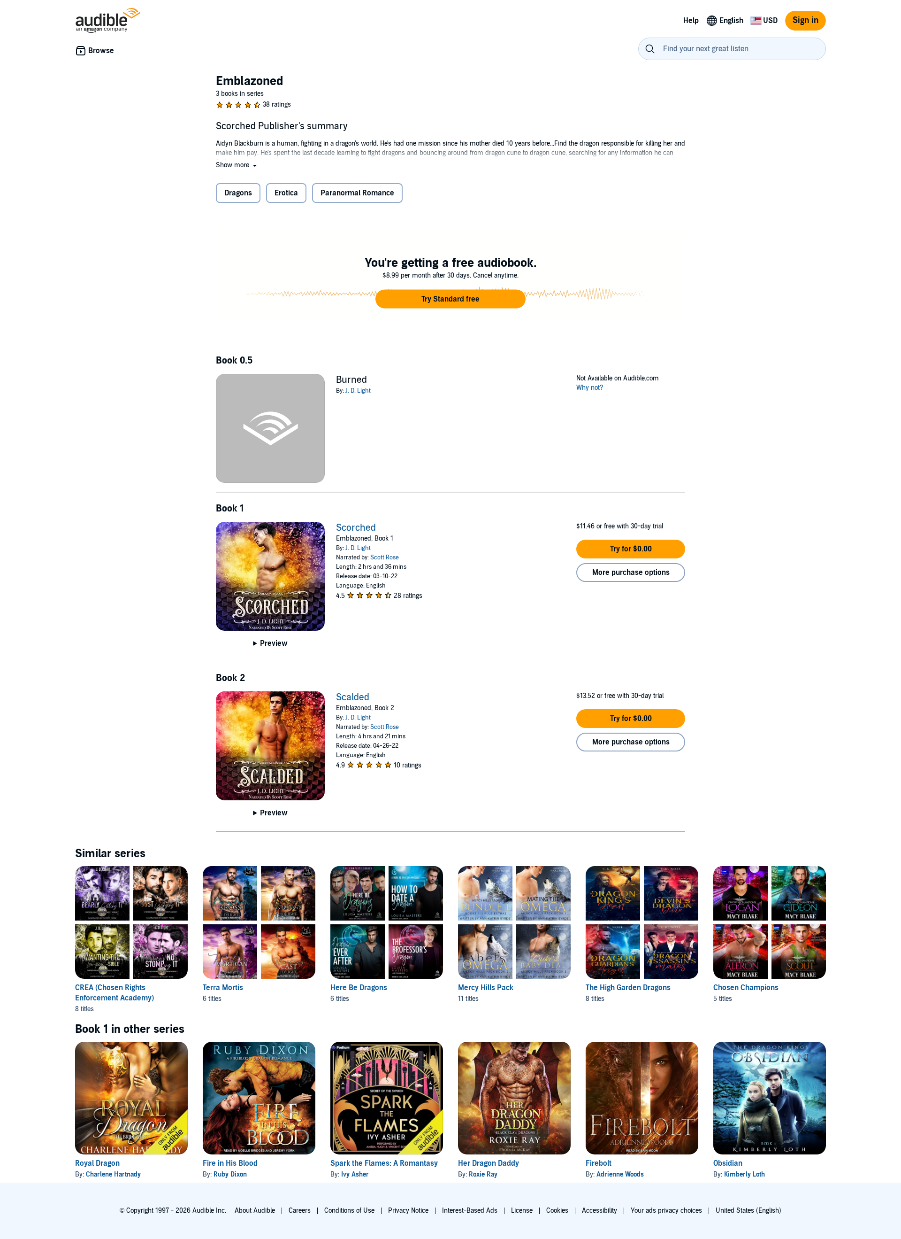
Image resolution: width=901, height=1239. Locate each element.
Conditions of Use (349, 1211)
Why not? (589, 388)
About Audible (255, 1211)
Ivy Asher (355, 1174)
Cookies (557, 1211)
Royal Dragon (97, 1163)
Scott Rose (384, 557)
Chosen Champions (746, 987)
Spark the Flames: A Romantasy (384, 1163)
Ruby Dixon (230, 1174)
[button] (237, 165)
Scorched (356, 528)
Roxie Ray (483, 1174)
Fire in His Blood (230, 1163)
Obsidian (727, 1163)
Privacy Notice (408, 1211)
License (522, 1211)
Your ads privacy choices (666, 1211)
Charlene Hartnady (113, 1174)
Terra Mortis (223, 987)
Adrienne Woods (620, 1174)
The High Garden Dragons (628, 987)
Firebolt (598, 1163)
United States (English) (748, 1211)
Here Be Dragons (358, 987)
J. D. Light (358, 391)
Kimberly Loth (744, 1174)
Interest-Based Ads (469, 1211)
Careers (300, 1211)
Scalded (352, 697)
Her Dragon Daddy (488, 1163)
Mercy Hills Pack (485, 987)
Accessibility (599, 1211)
